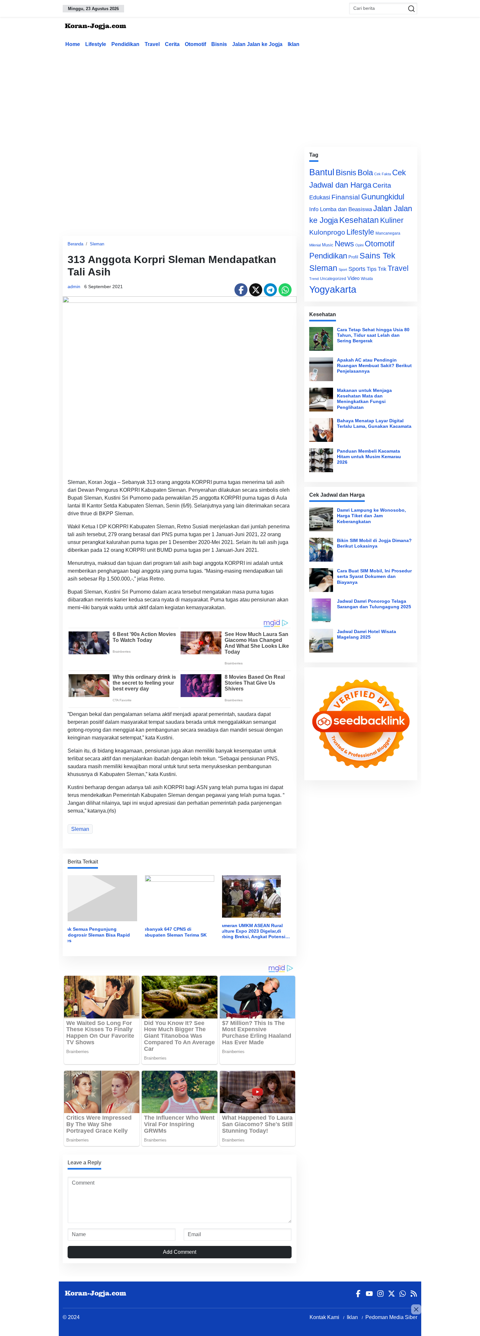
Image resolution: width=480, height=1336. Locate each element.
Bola (365, 172)
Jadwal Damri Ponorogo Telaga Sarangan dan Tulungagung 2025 (374, 603)
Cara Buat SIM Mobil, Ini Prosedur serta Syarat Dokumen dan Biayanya (374, 576)
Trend (314, 279)
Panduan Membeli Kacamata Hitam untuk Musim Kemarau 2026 (369, 456)
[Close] (416, 1309)
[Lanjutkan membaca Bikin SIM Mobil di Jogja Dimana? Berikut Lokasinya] (321, 550)
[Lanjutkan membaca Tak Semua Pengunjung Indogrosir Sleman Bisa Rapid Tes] (102, 898)
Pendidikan (125, 44)
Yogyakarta (332, 289)
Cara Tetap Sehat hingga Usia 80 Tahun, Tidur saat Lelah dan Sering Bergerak (373, 335)
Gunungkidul (382, 196)
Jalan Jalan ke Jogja (257, 44)
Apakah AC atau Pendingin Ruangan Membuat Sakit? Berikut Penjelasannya (374, 365)
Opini (359, 245)
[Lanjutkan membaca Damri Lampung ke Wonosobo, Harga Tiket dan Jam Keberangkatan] (321, 519)
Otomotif (195, 44)
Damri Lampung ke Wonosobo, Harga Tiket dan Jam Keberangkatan (371, 515)
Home (72, 44)
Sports (356, 268)
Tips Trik (376, 269)
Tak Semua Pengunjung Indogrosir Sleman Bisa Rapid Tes (97, 934)
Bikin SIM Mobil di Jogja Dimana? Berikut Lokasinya (374, 543)
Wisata (367, 278)
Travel (152, 44)
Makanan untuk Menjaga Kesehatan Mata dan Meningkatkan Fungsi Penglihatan (364, 399)
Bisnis (219, 44)
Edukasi (319, 197)
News (344, 243)
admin (74, 286)
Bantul (321, 172)
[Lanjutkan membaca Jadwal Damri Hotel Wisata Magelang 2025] (321, 641)
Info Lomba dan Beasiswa (340, 209)
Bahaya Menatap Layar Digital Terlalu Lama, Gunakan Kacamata (374, 423)
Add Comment (179, 1252)
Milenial (315, 245)
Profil (353, 257)
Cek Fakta (382, 174)
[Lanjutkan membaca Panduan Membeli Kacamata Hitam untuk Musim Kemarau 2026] (321, 460)
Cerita (172, 44)
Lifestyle (95, 44)
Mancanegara (388, 233)
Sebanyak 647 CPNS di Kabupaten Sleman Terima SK (174, 931)
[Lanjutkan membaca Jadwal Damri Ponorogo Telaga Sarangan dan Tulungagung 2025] (321, 610)
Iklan (293, 44)
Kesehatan (359, 220)
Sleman (97, 243)
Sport (343, 270)
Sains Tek (377, 255)
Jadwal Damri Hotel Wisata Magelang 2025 (366, 634)
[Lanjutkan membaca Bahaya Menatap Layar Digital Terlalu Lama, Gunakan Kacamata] (321, 430)
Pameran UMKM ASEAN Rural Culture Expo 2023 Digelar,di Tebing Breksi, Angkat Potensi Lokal (251, 931)
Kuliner (392, 220)
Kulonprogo (327, 232)
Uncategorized (333, 278)
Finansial (345, 197)
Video (353, 278)
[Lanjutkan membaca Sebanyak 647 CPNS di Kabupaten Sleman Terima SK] (180, 898)
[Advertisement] (240, 96)
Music (327, 244)
